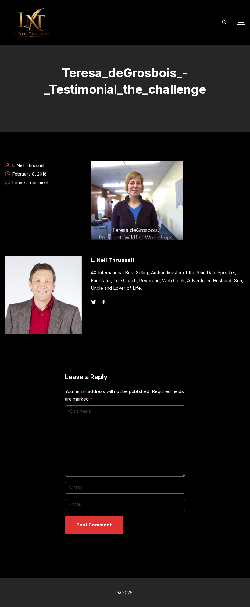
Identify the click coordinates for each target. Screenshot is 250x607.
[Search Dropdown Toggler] (224, 22)
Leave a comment (30, 183)
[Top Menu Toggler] (241, 22)
